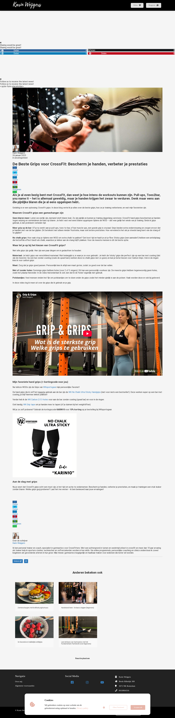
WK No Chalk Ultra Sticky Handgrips (85, 392)
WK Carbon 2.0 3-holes (38, 399)
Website (16, 561)
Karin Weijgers (19, 153)
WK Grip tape (29, 404)
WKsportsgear (49, 387)
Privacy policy (82, 708)
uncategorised (20, 158)
